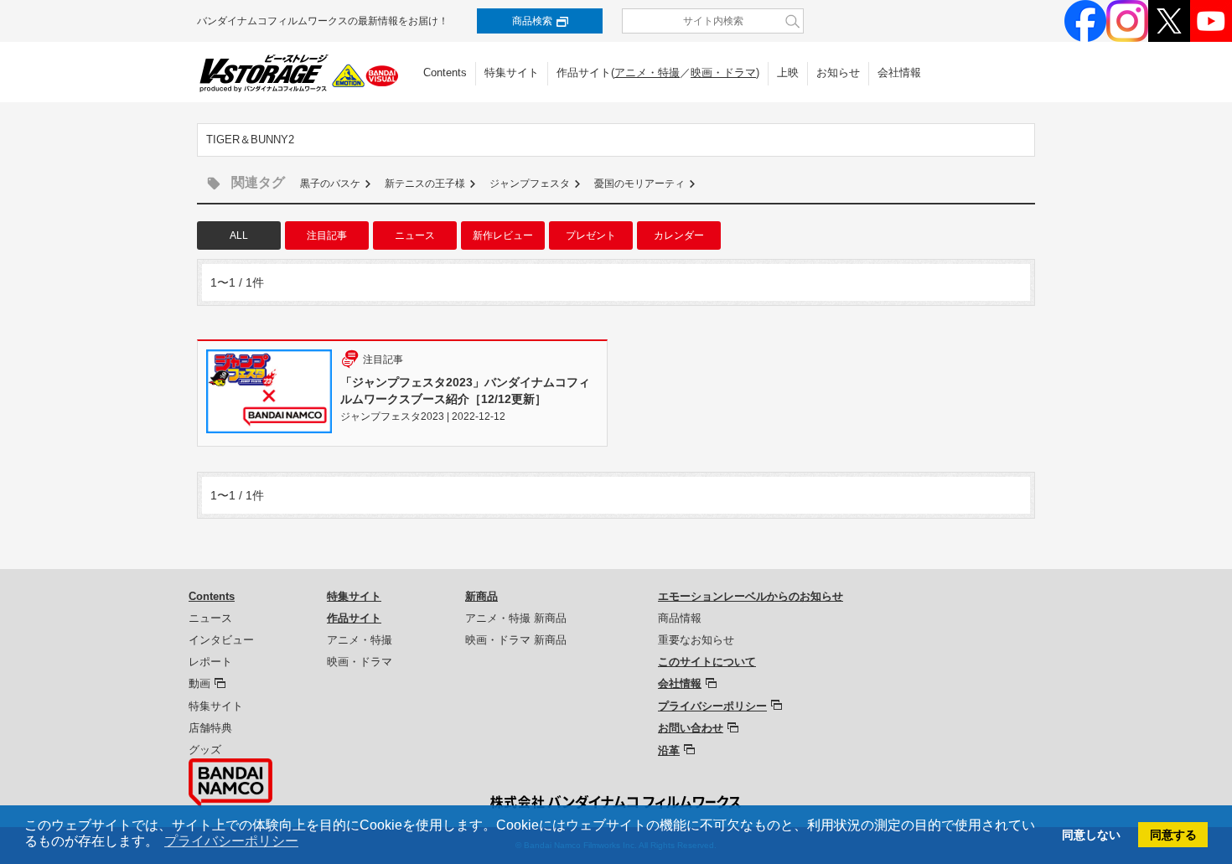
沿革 (669, 750)
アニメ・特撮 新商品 (516, 618)
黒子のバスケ (330, 183)
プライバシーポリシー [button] (231, 841)
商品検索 (532, 21)
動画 (199, 683)
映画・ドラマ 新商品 (516, 640)
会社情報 (899, 72)
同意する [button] (1173, 834)
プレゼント (591, 235)
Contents (445, 72)
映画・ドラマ (723, 72)
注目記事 (327, 235)
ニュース (415, 235)
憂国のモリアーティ (639, 183)
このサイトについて (707, 661)
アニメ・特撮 (647, 72)
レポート (210, 661)
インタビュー (221, 640)
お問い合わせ (690, 728)
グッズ (205, 749)
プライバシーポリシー (712, 706)
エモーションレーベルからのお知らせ (750, 596)
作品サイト (354, 618)
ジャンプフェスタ (529, 183)
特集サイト (511, 72)
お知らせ (838, 72)
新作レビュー (503, 235)
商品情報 (679, 618)
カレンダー (679, 235)
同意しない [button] (1091, 834)
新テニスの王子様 (425, 183)
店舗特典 (210, 728)
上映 (788, 72)
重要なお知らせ (696, 640)
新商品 (481, 596)
